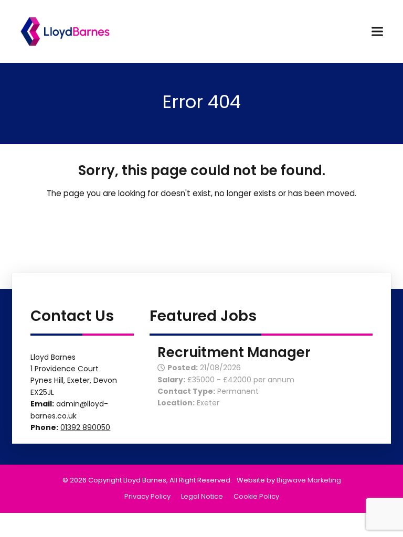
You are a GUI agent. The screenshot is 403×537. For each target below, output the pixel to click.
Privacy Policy (147, 496)
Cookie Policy (256, 496)
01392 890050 (85, 427)
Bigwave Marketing (309, 480)
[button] (377, 31)
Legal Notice (202, 496)
